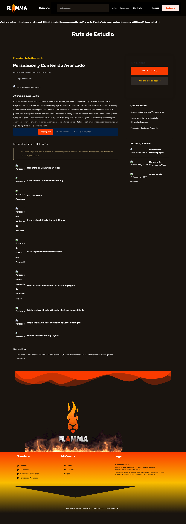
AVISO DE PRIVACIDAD (122, 465)
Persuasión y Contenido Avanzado (28, 58)
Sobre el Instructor (82, 132)
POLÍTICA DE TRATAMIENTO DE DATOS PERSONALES (132, 472)
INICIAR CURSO (149, 70)
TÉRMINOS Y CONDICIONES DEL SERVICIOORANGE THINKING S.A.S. (136, 475)
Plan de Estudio (62, 132)
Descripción (46, 132)
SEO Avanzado (155, 174)
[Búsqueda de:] (83, 8)
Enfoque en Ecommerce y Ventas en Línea (147, 112)
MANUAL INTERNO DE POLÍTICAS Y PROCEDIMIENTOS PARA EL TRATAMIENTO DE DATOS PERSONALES (135, 468)
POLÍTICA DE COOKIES (157, 472)
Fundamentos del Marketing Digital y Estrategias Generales (145, 120)
